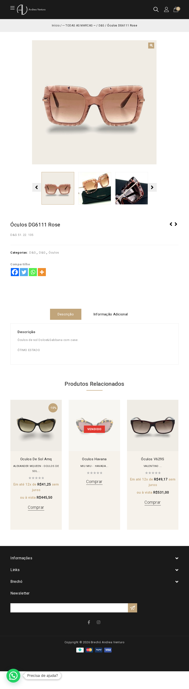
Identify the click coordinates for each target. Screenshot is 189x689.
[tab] (67, 314)
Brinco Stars (171, 227)
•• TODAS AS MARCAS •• (79, 25)
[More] (42, 272)
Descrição (66, 314)
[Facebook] (15, 272)
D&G (101, 25)
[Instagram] (99, 622)
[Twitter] (24, 272)
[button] (151, 46)
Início (56, 25)
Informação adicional (110, 314)
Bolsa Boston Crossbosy (176, 227)
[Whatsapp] (33, 272)
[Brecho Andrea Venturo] (31, 9)
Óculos (54, 252)
